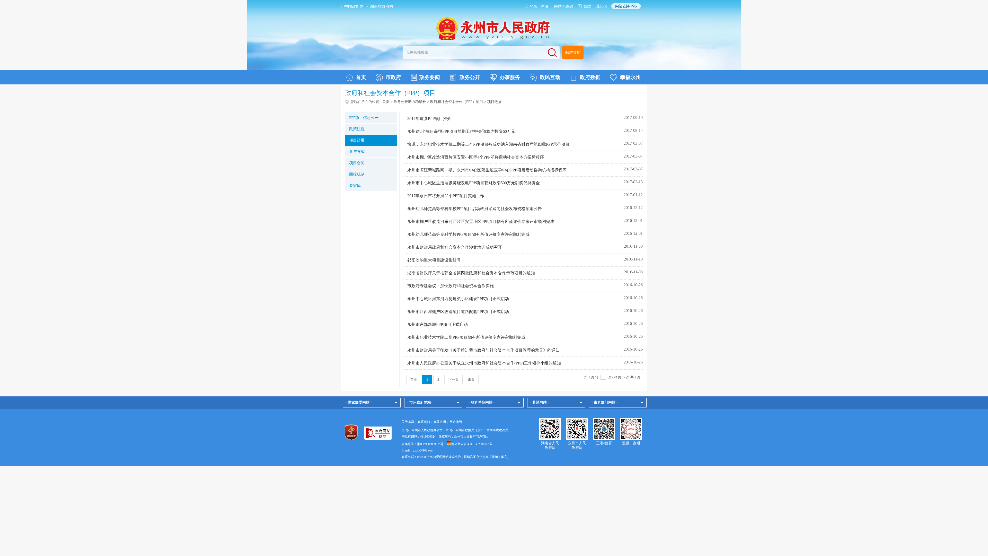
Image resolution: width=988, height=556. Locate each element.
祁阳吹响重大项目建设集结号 (434, 260)
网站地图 (455, 422)
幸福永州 (630, 77)
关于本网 (408, 422)
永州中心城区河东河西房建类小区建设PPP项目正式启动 (458, 299)
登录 (533, 6)
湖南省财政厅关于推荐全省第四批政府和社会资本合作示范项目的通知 (471, 273)
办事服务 (510, 77)
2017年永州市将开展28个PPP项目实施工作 (445, 196)
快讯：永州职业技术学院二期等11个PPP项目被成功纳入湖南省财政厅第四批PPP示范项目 (488, 144)
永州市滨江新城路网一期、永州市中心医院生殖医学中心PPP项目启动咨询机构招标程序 (487, 170)
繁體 (587, 6)
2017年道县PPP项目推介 (429, 118)
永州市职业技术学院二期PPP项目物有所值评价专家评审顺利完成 (466, 337)
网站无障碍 (563, 6)
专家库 (355, 186)
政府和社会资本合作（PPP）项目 (456, 102)
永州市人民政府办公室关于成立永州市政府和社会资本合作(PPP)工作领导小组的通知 (484, 363)
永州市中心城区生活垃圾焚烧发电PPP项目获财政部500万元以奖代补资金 (473, 183)
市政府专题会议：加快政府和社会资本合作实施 (450, 286)
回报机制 (357, 174)
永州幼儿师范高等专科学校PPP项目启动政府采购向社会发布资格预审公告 (474, 208)
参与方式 (357, 152)
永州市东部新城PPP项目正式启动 (437, 324)
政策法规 (357, 129)
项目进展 (357, 140)
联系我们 (424, 422)
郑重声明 (440, 422)
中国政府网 (354, 6)
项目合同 (357, 163)
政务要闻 (429, 77)
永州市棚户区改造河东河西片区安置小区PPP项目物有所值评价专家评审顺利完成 (480, 221)
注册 (544, 6)
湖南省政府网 (381, 6)
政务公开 (470, 77)
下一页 (453, 379)
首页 (361, 77)
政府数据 (590, 77)
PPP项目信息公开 (363, 118)
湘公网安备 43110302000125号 (471, 444)
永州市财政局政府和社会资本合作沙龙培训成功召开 (454, 247)
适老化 (601, 6)
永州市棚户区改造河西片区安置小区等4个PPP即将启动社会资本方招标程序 (475, 157)
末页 (471, 379)
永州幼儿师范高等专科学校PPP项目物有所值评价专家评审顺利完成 (468, 234)
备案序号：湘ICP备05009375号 (423, 444)
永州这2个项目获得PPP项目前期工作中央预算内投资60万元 (461, 131)
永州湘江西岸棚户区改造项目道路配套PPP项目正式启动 (458, 311)
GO (614, 377)
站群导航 (573, 52)
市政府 (393, 77)
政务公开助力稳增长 (410, 102)
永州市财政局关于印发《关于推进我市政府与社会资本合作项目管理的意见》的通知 (483, 350)
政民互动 (550, 77)
